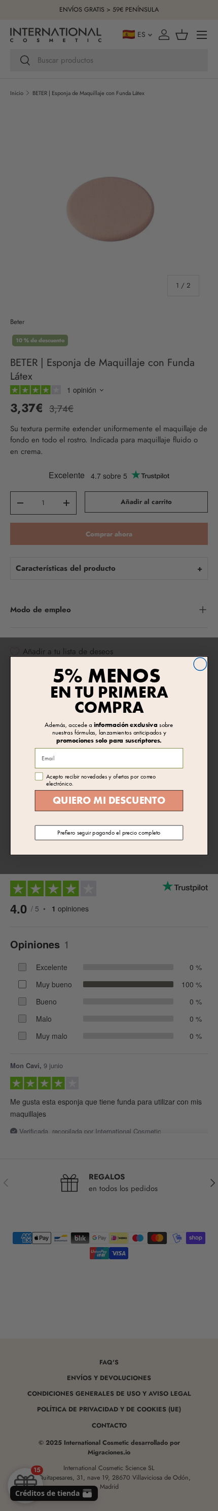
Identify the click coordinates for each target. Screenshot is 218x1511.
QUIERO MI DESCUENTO (109, 800)
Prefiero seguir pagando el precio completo (108, 832)
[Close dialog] (200, 663)
